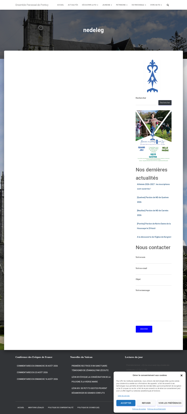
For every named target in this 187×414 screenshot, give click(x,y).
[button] (181, 375)
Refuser (146, 403)
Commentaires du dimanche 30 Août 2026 (37, 366)
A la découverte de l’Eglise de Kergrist (154, 237)
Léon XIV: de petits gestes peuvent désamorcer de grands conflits (89, 390)
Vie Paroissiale (138, 5)
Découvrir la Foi (89, 5)
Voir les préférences (170, 403)
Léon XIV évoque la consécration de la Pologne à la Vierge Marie (91, 379)
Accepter (126, 403)
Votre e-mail (141, 268)
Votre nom (140, 257)
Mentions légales (36, 408)
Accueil (60, 5)
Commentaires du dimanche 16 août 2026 (37, 379)
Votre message (143, 290)
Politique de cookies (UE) (88, 408)
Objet (138, 279)
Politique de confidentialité (156, 409)
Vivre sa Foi (155, 5)
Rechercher (141, 98)
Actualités (73, 5)
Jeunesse (106, 5)
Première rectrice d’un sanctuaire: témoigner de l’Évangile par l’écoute (90, 368)
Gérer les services (124, 396)
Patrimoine (121, 5)
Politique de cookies (139, 409)
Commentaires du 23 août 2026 (32, 372)
